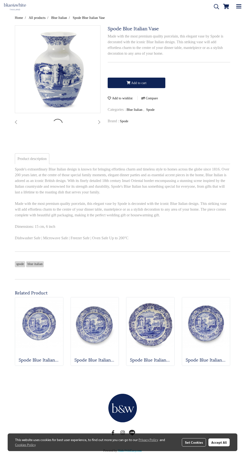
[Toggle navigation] (239, 6)
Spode (150, 110)
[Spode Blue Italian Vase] (57, 69)
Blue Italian (135, 110)
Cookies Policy (25, 444)
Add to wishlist (122, 98)
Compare (151, 98)
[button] (215, 6)
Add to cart (138, 83)
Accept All (219, 442)
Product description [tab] (32, 159)
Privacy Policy (148, 439)
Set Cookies (194, 442)
